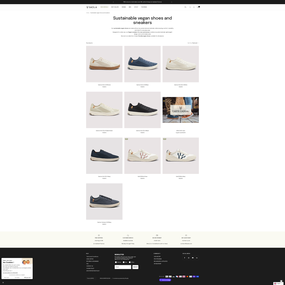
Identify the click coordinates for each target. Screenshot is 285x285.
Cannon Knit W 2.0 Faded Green (104, 130)
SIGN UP (135, 267)
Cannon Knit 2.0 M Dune (104, 85)
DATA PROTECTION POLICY (93, 270)
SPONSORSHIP (157, 263)
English (278, 283)
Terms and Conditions (92, 256)
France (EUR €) (90, 278)
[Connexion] (194, 7)
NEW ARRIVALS (104, 7)
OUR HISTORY (157, 256)
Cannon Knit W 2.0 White (180, 85)
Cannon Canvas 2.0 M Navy (104, 222)
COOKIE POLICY (90, 268)
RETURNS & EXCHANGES (92, 261)
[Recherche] (190, 7)
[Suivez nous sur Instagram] (189, 258)
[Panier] (198, 7)
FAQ (87, 263)
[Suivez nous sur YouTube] (193, 258)
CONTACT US (89, 266)
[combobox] (278, 283)
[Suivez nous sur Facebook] (185, 258)
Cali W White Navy (180, 176)
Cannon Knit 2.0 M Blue (142, 85)
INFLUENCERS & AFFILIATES (160, 261)
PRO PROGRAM (158, 259)
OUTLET (136, 7)
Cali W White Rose (142, 176)
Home (87, 12)
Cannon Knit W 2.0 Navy (104, 176)
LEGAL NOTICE (89, 259)
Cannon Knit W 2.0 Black (142, 130)
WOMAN (124, 7)
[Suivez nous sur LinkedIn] (197, 258)
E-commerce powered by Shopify (120, 278)
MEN (130, 7)
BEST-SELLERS (115, 7)
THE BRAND (144, 7)
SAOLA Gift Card (180, 130)
